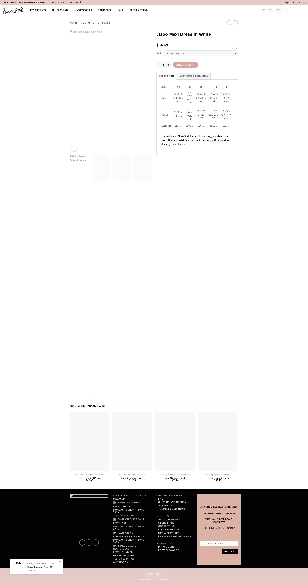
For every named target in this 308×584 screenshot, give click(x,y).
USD (278, 10)
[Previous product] (235, 22)
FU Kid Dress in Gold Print (89, 474)
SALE (121, 10)
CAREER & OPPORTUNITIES (174, 536)
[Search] (294, 10)
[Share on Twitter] (165, 159)
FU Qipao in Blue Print (217, 474)
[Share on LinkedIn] (182, 159)
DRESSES (104, 22)
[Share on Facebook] (159, 159)
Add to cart (185, 64)
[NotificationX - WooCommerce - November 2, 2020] (36, 566)
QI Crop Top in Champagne (175, 474)
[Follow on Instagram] (89, 542)
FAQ (160, 499)
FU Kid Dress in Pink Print (132, 474)
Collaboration (169, 530)
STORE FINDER (167, 523)
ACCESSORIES (84, 10)
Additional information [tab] (193, 76)
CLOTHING (87, 22)
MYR (264, 10)
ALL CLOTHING (60, 10)
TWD (284, 10)
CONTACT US (299, 2)
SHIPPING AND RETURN (172, 502)
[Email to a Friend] (171, 159)
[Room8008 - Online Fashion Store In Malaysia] (13, 10)
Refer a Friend (139, 10)
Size (158, 53)
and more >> (121, 562)
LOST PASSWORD (168, 550)
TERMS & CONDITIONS (171, 509)
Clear (235, 48)
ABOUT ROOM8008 (169, 519)
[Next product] (228, 22)
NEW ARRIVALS (37, 10)
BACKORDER (104, 10)
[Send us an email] (96, 542)
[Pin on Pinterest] (176, 159)
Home (73, 22)
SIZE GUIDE (165, 505)
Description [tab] (166, 76)
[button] (287, 2)
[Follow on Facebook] (82, 542)
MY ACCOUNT (166, 547)
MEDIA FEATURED (169, 533)
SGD (271, 10)
